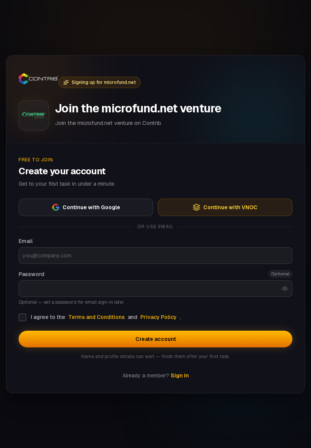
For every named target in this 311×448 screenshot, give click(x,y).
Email (26, 241)
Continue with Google (91, 207)
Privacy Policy (158, 317)
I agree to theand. (106, 317)
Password (31, 274)
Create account (155, 339)
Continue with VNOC (230, 207)
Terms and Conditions (96, 317)
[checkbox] (22, 317)
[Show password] (285, 289)
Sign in (180, 375)
